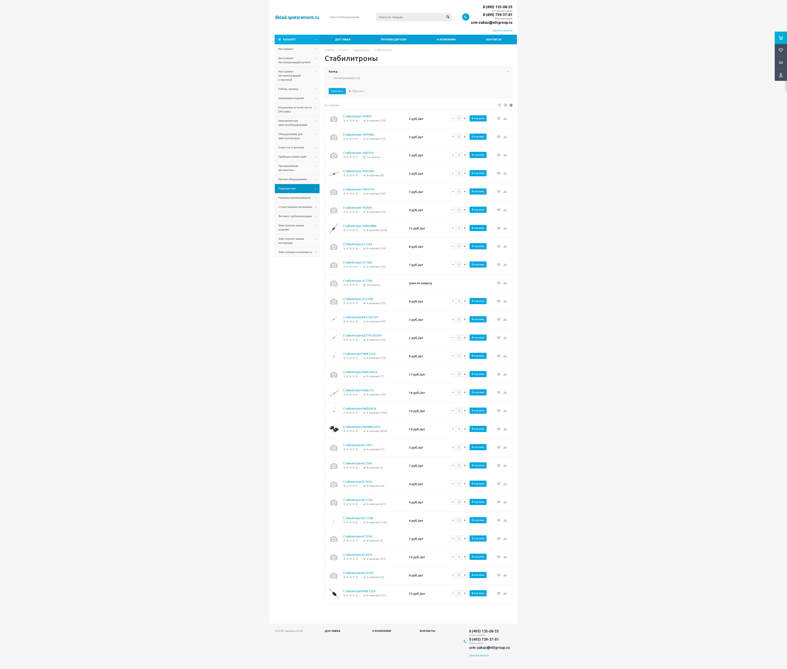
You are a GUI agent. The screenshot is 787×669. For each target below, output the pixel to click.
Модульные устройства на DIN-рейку (295, 109)
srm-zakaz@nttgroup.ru (491, 22)
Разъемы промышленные (294, 197)
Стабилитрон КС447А (357, 554)
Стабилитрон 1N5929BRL (360, 226)
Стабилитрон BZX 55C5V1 (360, 317)
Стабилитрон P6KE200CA (360, 372)
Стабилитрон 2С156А (357, 262)
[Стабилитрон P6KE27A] (334, 393)
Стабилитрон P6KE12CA (359, 353)
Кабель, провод (288, 88)
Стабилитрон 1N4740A (358, 134)
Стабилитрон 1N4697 (357, 116)
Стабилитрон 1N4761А (358, 189)
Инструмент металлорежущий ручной (294, 60)
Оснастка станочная (291, 147)
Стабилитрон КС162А (357, 481)
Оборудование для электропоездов (290, 136)
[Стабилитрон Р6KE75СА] (334, 594)
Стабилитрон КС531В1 (358, 573)
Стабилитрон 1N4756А (358, 171)
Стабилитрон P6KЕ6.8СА (359, 408)
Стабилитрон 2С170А (357, 280)
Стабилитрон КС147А (357, 445)
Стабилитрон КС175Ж (358, 518)
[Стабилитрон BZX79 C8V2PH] (334, 338)
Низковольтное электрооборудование (292, 122)
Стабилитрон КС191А (357, 536)
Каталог (289, 39)
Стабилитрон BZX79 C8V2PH (362, 335)
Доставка (342, 39)
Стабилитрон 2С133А (357, 244)
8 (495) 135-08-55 (497, 7)
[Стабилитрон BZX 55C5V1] (334, 320)
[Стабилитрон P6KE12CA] (334, 356)
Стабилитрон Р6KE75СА (359, 591)
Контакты (494, 39)
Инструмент (286, 48)
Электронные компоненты (295, 252)
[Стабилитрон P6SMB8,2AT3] (334, 429)
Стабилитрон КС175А (357, 500)
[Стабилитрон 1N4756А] (334, 174)
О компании (446, 39)
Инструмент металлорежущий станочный (289, 75)
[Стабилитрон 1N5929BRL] (334, 228)
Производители (393, 39)
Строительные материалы (295, 206)
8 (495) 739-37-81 (497, 14)
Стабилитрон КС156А (357, 463)
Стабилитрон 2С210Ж (358, 299)
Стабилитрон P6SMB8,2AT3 (361, 426)
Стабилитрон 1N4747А (358, 153)
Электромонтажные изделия (291, 227)
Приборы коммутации (292, 156)
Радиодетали (287, 188)
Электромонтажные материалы (291, 240)
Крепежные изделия (291, 98)
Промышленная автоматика (288, 167)
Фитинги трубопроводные (295, 216)
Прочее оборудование (292, 179)
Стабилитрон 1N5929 (357, 207)
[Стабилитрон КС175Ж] (334, 521)
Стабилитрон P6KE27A (358, 390)
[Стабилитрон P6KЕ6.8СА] (334, 411)
